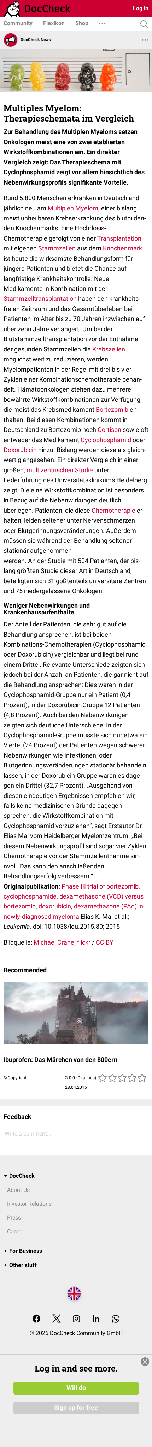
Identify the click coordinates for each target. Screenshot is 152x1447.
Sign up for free (76, 1407)
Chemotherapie (113, 510)
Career (15, 1231)
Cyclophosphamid (106, 440)
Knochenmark (122, 248)
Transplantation (119, 238)
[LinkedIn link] (96, 1319)
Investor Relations (29, 1203)
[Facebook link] (36, 1319)
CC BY (104, 942)
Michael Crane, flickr (62, 942)
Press (14, 1217)
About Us (18, 1190)
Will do (76, 1387)
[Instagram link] (76, 1319)
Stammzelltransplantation (40, 298)
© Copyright (15, 1077)
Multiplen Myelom (73, 208)
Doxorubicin (20, 450)
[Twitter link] (56, 1319)
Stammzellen (57, 248)
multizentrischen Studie (60, 470)
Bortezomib (112, 409)
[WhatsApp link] (115, 1319)
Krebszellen (108, 349)
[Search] (142, 24)
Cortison (109, 429)
